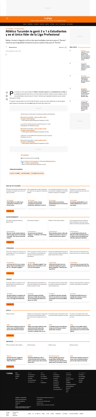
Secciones (70, 24)
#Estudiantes (24, 125)
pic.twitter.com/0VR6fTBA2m (28, 141)
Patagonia (63, 24)
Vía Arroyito (31, 376)
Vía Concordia (56, 387)
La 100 (47, 413)
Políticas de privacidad (20, 399)
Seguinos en (62, 47)
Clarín (29, 413)
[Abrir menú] (18, 18)
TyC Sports (64, 413)
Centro (42, 24)
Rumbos (80, 382)
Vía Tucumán (9, 28)
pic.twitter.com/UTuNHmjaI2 (31, 162)
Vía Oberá (55, 380)
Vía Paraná (55, 385)
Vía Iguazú (55, 378)
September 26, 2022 (44, 120)
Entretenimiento (70, 386)
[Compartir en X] (7, 99)
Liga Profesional (19, 28)
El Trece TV (37, 413)
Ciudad (52, 413)
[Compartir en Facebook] (7, 92)
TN (33, 413)
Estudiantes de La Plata (37, 173)
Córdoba (30, 24)
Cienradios (58, 413)
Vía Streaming (82, 376)
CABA (16, 378)
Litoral (52, 24)
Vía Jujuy (43, 374)
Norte (47, 24)
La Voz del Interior (73, 413)
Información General (71, 384)
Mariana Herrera (13, 47)
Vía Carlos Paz (31, 374)
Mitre (43, 413)
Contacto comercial (20, 401)
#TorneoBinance (25, 155)
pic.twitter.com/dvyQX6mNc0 (28, 130)
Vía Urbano (81, 374)
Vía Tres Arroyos (32, 380)
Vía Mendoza (43, 382)
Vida (67, 391)
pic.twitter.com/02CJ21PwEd (28, 118)
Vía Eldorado (56, 376)
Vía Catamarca (44, 378)
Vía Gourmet (81, 378)
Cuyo (57, 24)
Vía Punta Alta (31, 382)
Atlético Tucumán (14, 173)
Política (68, 380)
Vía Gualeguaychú (57, 389)
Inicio (24, 24)
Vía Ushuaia (68, 374)
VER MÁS (9, 211)
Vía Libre (81, 380)
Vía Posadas (56, 374)
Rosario (36, 24)
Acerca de (17, 403)
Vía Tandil (30, 378)
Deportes (68, 388)
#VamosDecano (51, 161)
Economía (68, 382)
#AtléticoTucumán (34, 125)
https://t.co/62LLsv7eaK (40, 117)
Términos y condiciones (20, 397)
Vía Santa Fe (56, 382)
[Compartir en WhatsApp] (7, 96)
